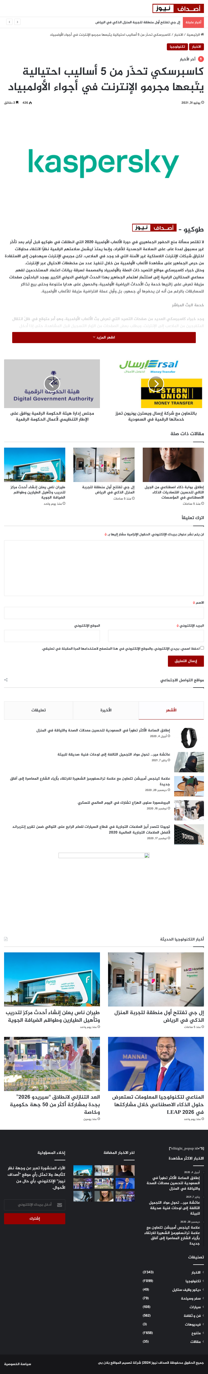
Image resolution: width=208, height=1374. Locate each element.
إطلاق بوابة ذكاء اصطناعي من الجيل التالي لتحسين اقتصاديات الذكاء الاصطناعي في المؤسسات (174, 492)
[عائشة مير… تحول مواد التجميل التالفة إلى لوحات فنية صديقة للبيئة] (189, 762)
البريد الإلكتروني (190, 626)
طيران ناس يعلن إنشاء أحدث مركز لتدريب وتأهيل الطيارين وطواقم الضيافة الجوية (38, 492)
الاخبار (178, 35)
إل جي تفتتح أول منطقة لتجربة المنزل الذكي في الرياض (108, 490)
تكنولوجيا (177, 47)
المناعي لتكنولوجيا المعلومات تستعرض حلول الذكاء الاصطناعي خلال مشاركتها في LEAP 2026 (158, 1105)
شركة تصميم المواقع (125, 1363)
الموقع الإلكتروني (87, 626)
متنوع (196, 1333)
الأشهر (171, 710)
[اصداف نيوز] (178, 8)
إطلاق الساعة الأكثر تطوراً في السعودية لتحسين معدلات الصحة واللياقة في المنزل (103, 730)
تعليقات (38, 710)
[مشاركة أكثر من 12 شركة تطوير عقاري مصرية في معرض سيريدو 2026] (125, 1196)
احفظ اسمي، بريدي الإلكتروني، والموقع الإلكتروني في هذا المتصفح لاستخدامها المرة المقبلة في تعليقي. (121, 649)
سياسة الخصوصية (17, 1364)
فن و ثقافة (192, 1316)
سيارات (195, 1307)
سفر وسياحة (191, 1299)
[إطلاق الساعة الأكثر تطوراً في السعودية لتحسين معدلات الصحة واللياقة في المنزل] (189, 738)
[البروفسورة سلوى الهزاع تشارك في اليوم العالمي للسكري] (189, 810)
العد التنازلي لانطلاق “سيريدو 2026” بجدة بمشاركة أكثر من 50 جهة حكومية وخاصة (55, 1105)
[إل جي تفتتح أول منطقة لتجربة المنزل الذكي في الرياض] (104, 465)
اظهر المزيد (105, 337)
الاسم (198, 603)
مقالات (195, 1342)
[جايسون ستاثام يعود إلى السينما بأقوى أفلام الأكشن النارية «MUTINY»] (82, 1196)
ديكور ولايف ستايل (186, 1290)
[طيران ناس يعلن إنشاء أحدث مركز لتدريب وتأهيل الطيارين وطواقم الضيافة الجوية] (34, 465)
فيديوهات (193, 1325)
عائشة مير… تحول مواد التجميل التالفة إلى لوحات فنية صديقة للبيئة (113, 754)
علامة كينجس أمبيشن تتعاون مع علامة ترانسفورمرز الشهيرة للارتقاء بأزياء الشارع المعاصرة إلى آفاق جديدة (90, 781)
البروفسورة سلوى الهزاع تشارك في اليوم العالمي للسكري (124, 803)
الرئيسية (194, 35)
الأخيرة (106, 710)
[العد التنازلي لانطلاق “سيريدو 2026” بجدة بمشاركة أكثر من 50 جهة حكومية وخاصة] (52, 1064)
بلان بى (104, 1363)
